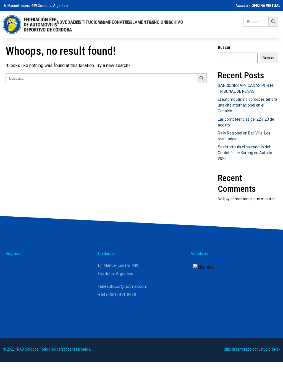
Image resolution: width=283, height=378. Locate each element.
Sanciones (160, 22)
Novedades (69, 22)
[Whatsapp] (12, 268)
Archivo (174, 22)
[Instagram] (25, 268)
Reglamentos (139, 22)
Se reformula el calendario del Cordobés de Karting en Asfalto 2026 (245, 153)
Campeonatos (115, 22)
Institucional (90, 22)
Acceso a (257, 5)
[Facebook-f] (38, 268)
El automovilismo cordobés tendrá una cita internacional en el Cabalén (247, 105)
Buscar (224, 47)
